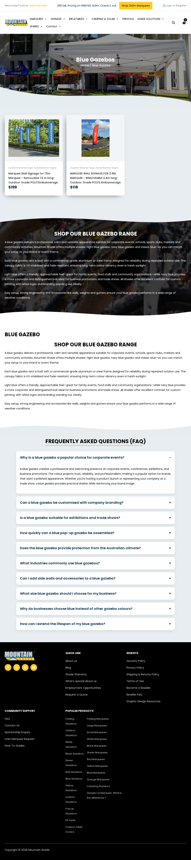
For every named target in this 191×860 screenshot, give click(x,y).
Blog (68, 668)
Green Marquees (97, 752)
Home (85, 65)
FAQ (7, 719)
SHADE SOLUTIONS (148, 19)
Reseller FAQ (134, 694)
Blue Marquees (96, 772)
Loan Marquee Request (20, 739)
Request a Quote (76, 694)
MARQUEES (36, 19)
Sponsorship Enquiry (17, 732)
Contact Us (12, 725)
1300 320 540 (38, 5)
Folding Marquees (98, 719)
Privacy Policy (135, 668)
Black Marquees (97, 746)
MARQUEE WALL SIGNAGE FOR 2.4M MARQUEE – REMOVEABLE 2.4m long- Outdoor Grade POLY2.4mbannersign (95, 178)
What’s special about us (81, 681)
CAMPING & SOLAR (103, 19)
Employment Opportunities (83, 688)
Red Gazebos (73, 772)
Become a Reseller (138, 688)
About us (71, 661)
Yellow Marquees (97, 766)
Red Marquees (96, 759)
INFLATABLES (76, 19)
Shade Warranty (76, 674)
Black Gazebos (74, 753)
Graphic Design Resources (143, 701)
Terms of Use (135, 681)
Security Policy (135, 661)
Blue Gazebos (73, 778)
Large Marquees (97, 725)
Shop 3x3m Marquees (136, 5)
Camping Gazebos (98, 786)
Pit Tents (70, 820)
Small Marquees (97, 732)
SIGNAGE (56, 19)
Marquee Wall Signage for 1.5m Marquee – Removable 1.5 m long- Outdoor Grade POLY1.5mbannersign (33, 178)
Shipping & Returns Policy (142, 674)
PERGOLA (128, 19)
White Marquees (97, 739)
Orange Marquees (98, 779)
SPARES (34, 26)
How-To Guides (15, 746)
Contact (51, 26)
